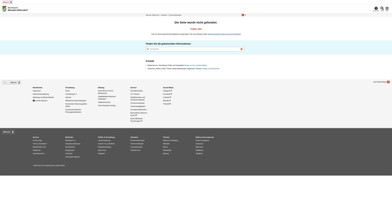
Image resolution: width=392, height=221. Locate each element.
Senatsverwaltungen (72, 144)
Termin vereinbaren (40, 144)
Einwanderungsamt (72, 157)
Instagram (166, 91)
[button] (244, 15)
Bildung (166, 153)
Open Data (102, 150)
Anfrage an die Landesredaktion (195, 65)
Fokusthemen (135, 150)
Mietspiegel (167, 150)
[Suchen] (241, 49)
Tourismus (199, 144)
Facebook (166, 94)
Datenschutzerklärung (41, 94)
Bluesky (166, 100)
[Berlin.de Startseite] (7, 2)
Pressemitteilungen (137, 140)
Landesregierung (104, 140)
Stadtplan (199, 153)
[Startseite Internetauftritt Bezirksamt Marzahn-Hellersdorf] (11, 82)
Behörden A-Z (70, 140)
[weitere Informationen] (4, 9)
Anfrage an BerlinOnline (210, 68)
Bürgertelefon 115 (39, 147)
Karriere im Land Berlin (106, 144)
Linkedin (166, 97)
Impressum (37, 91)
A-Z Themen (135, 94)
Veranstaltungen (136, 147)
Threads (166, 104)
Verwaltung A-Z (71, 94)
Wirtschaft (199, 147)
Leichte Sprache (41, 100)
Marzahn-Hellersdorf (152, 15)
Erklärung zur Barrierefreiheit (43, 97)
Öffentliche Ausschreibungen (75, 100)
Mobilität (166, 144)
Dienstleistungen (136, 91)
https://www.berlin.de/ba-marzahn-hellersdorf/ (224, 34)
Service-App (37, 140)
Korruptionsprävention (138, 109)
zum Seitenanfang (379, 82)
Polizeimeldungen (137, 144)
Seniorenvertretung (137, 103)
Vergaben (101, 153)
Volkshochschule (104, 102)
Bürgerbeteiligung (104, 147)
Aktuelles (164, 15)
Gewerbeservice (39, 153)
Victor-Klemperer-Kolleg (106, 105)
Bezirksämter (70, 147)
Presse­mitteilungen (175, 15)
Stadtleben (200, 150)
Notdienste (37, 150)
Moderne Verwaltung (170, 140)
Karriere (68, 97)
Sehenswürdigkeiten (137, 106)
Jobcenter (69, 153)
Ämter (67, 91)
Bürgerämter (69, 150)
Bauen (165, 147)
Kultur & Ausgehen (202, 140)
